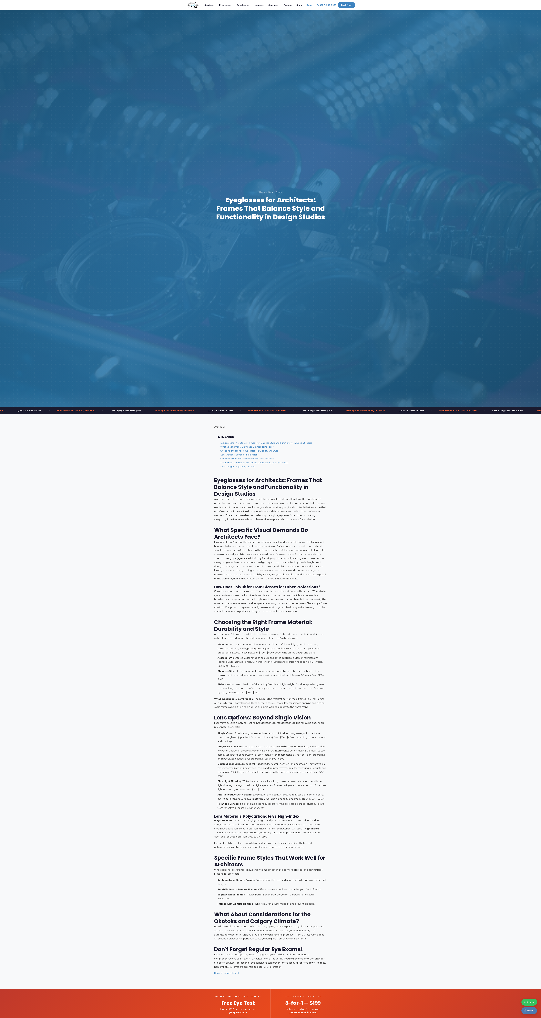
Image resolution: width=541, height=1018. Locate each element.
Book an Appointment (226, 973)
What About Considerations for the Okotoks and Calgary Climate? (254, 462)
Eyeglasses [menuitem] (225, 5)
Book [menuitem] (309, 5)
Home (262, 192)
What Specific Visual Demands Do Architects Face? (247, 447)
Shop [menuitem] (299, 5)
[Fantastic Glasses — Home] (193, 5)
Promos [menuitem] (288, 5)
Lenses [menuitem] (259, 5)
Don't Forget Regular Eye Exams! (237, 466)
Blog (270, 192)
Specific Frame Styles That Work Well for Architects (247, 458)
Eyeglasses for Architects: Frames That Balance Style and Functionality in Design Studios (266, 443)
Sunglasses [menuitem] (243, 5)
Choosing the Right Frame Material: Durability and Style (249, 451)
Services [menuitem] (209, 5)
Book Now (346, 5)
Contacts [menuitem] (273, 5)
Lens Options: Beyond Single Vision (239, 455)
